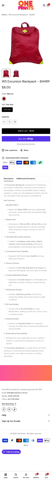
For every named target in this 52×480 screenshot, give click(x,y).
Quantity (5, 117)
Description (8, 179)
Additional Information (25, 179)
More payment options (26, 144)
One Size (7, 110)
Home (4, 15)
